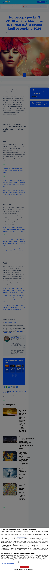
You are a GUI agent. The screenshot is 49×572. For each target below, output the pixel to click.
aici (40, 545)
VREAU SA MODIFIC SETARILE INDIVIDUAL (24, 569)
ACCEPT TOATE (24, 567)
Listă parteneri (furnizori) (7, 563)
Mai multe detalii (21, 537)
